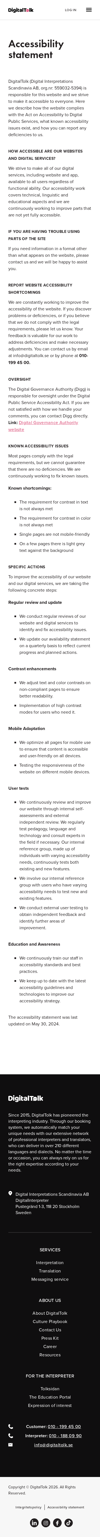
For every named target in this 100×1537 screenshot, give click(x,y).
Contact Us (50, 1329)
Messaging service (50, 1279)
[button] (85, 10)
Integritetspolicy (28, 1507)
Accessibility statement (66, 1507)
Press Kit (50, 1338)
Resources (50, 1354)
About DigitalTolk (49, 1313)
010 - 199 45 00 (64, 1426)
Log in (70, 10)
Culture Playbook (50, 1321)
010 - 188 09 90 (65, 1436)
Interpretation (50, 1262)
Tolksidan (50, 1388)
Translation (50, 1271)
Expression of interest (50, 1405)
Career (50, 1346)
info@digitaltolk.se (53, 1445)
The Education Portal (50, 1397)
